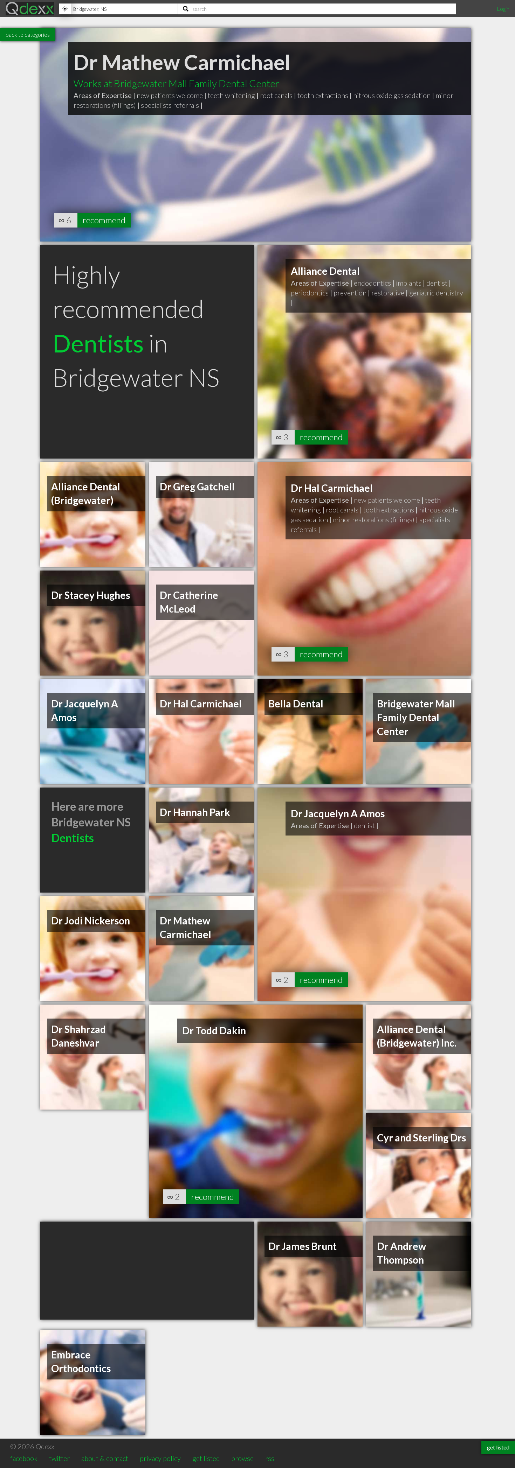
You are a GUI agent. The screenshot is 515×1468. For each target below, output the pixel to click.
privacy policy (160, 1458)
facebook (23, 1458)
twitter (59, 1458)
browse (242, 1458)
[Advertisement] (147, 1271)
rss (269, 1458)
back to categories (28, 34)
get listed (206, 1458)
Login (503, 8)
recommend (104, 220)
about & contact (104, 1458)
